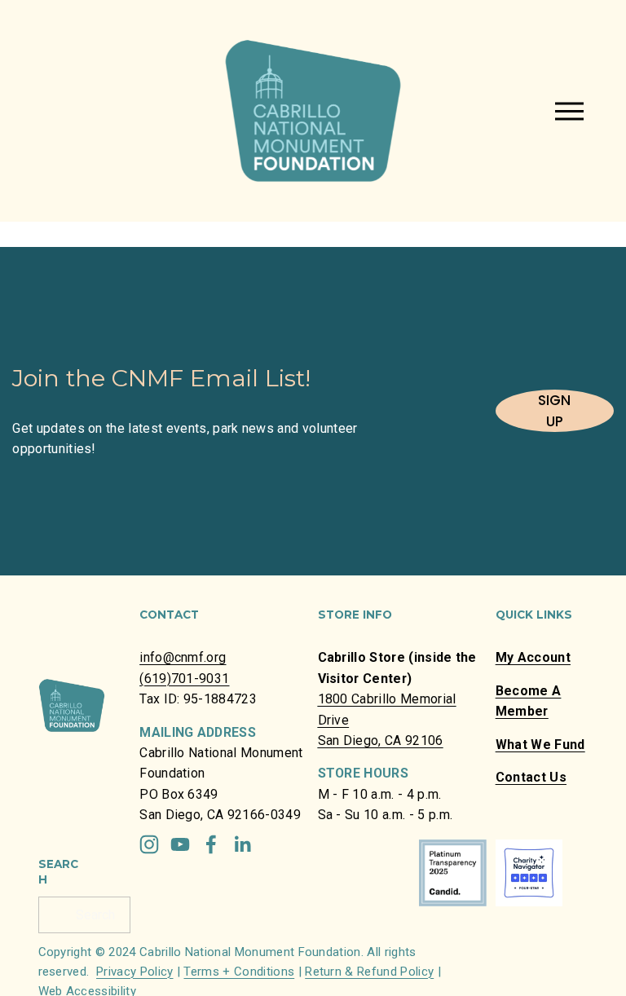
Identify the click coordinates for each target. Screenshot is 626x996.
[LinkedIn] (242, 844)
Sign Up (554, 410)
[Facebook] (211, 844)
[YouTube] (180, 844)
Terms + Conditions (238, 971)
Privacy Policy (134, 971)
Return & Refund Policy (369, 971)
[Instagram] (149, 844)
